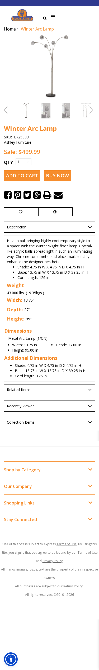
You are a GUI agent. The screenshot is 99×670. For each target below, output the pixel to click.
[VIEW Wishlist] (21, 212)
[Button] (53, 15)
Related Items (19, 389)
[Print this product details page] (47, 195)
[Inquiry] (55, 212)
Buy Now (57, 175)
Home (10, 29)
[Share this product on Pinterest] (17, 195)
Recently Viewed (21, 405)
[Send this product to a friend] (58, 195)
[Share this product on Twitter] (27, 195)
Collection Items (21, 422)
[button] (10, 659)
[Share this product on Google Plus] (37, 195)
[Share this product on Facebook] (8, 195)
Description (16, 226)
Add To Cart (22, 175)
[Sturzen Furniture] (22, 15)
